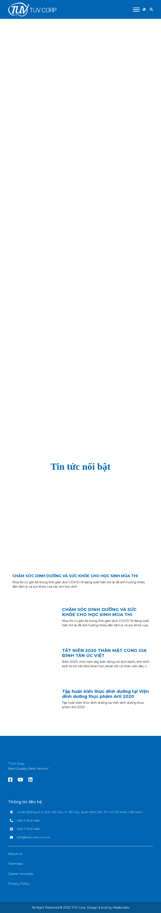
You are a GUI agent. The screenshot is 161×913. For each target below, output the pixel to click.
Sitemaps (15, 864)
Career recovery (20, 874)
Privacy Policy (18, 884)
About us (15, 854)
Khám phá (80, 351)
